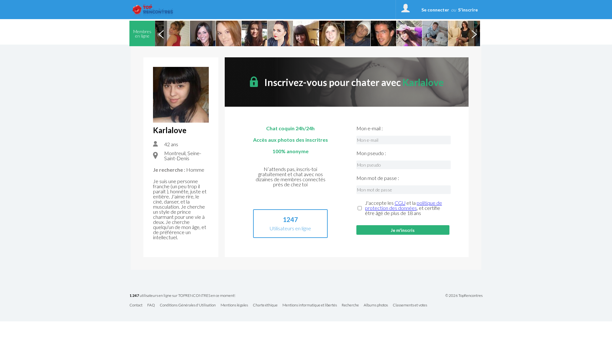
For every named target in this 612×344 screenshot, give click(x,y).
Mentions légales (234, 305)
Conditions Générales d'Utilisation (188, 305)
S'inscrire (468, 9)
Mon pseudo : (371, 153)
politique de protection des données (403, 205)
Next (474, 33)
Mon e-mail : (369, 128)
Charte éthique (265, 305)
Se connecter (435, 9)
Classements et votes (410, 305)
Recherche (350, 305)
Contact (135, 305)
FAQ (151, 305)
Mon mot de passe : (377, 178)
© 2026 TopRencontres (464, 295)
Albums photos (376, 305)
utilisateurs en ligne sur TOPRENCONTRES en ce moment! (182, 296)
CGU (400, 203)
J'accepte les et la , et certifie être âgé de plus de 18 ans (403, 208)
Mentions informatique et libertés (309, 305)
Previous (161, 33)
